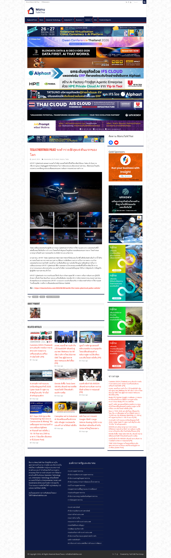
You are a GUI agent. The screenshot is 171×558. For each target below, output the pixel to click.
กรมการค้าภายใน (74, 518)
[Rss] (126, 2)
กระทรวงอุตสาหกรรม (75, 471)
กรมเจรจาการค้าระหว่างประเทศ (79, 522)
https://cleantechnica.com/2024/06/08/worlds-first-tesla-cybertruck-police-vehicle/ (67, 288)
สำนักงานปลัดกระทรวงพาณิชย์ (79, 511)
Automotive (47, 159)
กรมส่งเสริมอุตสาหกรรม (76, 493)
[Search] (144, 2)
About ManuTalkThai (32, 2)
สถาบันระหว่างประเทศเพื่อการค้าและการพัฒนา (85, 543)
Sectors (87, 20)
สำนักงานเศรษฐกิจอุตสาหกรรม (79, 478)
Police (35, 297)
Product (56, 159)
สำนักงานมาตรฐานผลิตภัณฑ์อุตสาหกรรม (82, 496)
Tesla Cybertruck (53, 297)
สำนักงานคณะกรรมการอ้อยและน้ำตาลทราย (84, 482)
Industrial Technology (53, 20)
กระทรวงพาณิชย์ (74, 507)
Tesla (67, 159)
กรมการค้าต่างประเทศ (76, 514)
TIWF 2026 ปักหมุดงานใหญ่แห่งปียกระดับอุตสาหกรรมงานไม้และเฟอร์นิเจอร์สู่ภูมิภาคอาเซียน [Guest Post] (124, 445)
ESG (95, 20)
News (41, 20)
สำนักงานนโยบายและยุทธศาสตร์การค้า (82, 536)
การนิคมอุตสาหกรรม (75, 500)
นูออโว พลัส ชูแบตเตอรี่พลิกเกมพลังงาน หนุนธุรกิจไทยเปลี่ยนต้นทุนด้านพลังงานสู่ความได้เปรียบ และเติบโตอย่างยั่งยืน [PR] (90, 351)
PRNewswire (45, 2)
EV (52, 159)
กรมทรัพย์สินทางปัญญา (76, 525)
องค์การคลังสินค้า (74, 540)
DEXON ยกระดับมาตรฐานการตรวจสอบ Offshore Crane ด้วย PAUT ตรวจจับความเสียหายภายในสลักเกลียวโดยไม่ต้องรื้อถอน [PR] (124, 429)
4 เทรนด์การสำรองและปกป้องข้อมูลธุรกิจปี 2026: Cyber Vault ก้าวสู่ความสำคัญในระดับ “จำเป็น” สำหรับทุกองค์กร (40, 390)
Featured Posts (32, 20)
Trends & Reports (105, 20)
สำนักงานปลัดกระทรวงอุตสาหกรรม (80, 475)
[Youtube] (131, 2)
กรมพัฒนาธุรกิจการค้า (76, 529)
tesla (42, 297)
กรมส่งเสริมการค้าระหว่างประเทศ (80, 532)
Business (79, 20)
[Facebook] (128, 2)
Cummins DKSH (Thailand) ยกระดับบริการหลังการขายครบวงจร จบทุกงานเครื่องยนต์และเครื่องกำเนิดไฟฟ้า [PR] (41, 351)
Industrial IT (68, 20)
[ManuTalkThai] (37, 10)
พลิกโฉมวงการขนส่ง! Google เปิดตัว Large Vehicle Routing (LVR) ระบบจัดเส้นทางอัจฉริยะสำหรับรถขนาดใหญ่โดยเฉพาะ (90, 422)
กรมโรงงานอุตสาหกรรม (76, 485)
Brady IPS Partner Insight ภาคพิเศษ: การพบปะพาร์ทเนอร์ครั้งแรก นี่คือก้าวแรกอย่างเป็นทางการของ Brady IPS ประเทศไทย (125, 399)
